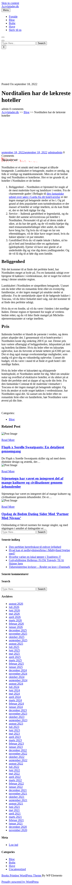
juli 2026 (14, 607)
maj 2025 (14, 653)
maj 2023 (14, 733)
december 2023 (18, 710)
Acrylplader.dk (10, 6)
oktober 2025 (16, 637)
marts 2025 (15, 660)
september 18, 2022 (24, 152)
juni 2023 (14, 730)
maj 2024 (14, 693)
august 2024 (16, 683)
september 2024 (18, 680)
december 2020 (18, 826)
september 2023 (18, 720)
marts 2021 (15, 816)
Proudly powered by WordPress (20, 881)
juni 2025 (14, 650)
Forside (13, 16)
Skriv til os (15, 29)
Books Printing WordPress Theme (21, 875)
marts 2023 (15, 740)
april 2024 (15, 696)
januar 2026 (16, 627)
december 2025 (18, 630)
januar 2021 (16, 823)
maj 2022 (14, 773)
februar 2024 (16, 703)
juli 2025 (14, 647)
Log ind (13, 844)
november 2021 (18, 793)
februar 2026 (16, 623)
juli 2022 (14, 766)
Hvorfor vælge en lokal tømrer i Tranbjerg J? (35, 556)
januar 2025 (16, 667)
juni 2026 (14, 610)
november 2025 (18, 633)
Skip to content (10, 3)
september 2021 (18, 800)
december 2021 (18, 790)
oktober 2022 (16, 756)
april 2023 (15, 736)
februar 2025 (16, 663)
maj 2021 (14, 810)
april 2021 (15, 813)
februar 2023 (16, 743)
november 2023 (18, 713)
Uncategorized (17, 869)
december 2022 (18, 750)
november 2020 (18, 830)
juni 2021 (14, 806)
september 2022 (18, 760)
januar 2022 (16, 786)
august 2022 (16, 763)
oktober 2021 (16, 796)
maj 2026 (14, 613)
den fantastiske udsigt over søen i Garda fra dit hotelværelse (36, 195)
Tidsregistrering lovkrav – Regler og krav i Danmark (39, 566)
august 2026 (16, 603)
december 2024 (18, 670)
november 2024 (18, 673)
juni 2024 (14, 690)
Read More (8, 439)
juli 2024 (14, 686)
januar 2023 (16, 746)
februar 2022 (16, 783)
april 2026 (15, 617)
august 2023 (16, 723)
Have (12, 26)
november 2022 (18, 753)
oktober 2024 (16, 677)
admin (55, 152)
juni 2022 (14, 770)
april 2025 (15, 657)
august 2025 (16, 643)
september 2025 (18, 640)
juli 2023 (14, 726)
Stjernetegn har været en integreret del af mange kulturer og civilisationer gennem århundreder (32, 482)
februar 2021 (16, 820)
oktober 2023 (16, 716)
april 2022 (15, 776)
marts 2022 (15, 780)
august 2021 (16, 803)
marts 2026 (15, 620)
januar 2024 (16, 706)
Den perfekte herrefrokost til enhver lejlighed (35, 546)
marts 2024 (15, 700)
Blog (12, 19)
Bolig (12, 23)
